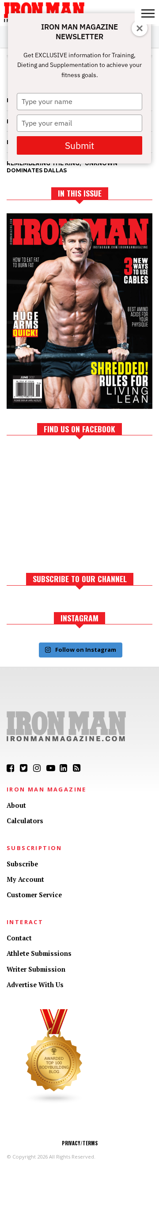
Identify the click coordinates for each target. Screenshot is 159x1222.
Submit (79, 145)
